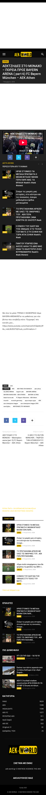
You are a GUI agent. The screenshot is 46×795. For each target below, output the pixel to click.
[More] (36, 157)
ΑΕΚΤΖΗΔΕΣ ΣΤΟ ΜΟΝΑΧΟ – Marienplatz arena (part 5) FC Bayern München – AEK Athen (12, 439)
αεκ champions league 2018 (29, 403)
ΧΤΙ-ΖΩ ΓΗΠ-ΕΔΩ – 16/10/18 (28, 656)
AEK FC (19, 569)
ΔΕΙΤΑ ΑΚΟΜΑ (8, 163)
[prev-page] (38, 164)
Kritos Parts (7, 508)
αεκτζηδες (7, 406)
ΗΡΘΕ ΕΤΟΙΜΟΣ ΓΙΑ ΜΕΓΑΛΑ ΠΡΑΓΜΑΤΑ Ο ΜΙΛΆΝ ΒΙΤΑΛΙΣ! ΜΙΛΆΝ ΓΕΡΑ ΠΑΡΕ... (28, 527)
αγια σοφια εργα (30, 400)
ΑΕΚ (40, 400)
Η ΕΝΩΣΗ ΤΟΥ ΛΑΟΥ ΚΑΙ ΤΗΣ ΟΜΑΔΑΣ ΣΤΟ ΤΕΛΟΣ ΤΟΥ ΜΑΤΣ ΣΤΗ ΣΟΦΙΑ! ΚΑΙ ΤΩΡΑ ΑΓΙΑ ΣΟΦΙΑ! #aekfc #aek (29, 232)
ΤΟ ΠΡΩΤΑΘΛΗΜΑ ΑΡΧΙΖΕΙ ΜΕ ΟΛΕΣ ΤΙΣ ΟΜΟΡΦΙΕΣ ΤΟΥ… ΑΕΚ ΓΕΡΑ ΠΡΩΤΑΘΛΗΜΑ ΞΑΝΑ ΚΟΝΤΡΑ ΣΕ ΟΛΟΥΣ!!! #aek (29, 214)
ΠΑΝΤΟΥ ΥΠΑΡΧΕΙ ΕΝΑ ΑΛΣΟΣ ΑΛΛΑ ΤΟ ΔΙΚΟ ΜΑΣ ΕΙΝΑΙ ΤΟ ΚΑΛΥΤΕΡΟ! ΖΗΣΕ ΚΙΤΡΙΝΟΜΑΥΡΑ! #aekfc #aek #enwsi (29, 249)
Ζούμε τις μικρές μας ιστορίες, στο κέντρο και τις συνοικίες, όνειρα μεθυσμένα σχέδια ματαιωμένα (28, 197)
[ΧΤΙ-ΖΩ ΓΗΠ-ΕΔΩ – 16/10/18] (8, 658)
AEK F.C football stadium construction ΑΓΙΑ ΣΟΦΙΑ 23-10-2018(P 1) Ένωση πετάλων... (30, 683)
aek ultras (37, 389)
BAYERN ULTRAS (33, 394)
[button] (4, 54)
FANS (5, 61)
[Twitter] (18, 157)
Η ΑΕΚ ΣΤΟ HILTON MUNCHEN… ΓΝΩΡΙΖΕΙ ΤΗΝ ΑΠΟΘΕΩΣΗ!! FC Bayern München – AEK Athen (34, 440)
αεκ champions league (11, 403)
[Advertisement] (23, 25)
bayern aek (20, 392)
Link (11, 386)
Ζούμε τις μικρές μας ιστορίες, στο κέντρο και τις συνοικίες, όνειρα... (29, 540)
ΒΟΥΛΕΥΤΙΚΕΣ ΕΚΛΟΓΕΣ (24, 511)
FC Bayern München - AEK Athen (26, 397)
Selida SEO (23, 788)
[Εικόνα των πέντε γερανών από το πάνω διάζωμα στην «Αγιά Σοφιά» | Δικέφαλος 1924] (8, 670)
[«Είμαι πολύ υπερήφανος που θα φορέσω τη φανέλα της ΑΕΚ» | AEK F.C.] (8, 567)
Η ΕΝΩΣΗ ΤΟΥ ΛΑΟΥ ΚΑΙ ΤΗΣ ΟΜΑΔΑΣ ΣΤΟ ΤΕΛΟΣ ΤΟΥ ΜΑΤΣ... (28, 578)
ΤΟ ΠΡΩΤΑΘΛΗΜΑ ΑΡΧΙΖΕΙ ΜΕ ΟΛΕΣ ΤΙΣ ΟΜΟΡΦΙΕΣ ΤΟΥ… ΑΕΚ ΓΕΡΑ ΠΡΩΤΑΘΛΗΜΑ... (29, 553)
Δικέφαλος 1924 (22, 675)
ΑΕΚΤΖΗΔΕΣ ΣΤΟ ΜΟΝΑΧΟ (21, 406)
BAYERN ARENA (31, 392)
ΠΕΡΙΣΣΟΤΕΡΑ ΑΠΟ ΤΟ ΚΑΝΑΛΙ (14, 167)
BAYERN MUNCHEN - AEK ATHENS (14, 394)
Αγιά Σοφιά (20, 658)
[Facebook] (10, 157)
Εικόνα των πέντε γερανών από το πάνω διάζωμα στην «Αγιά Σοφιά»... (30, 670)
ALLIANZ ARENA (9, 392)
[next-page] (42, 164)
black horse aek (8, 397)
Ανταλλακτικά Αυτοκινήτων (24, 508)
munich (6, 400)
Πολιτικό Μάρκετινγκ (11, 590)
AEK (13, 389)
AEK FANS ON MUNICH (24, 389)
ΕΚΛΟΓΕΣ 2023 (8, 511)
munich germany (16, 400)
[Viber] (27, 157)
